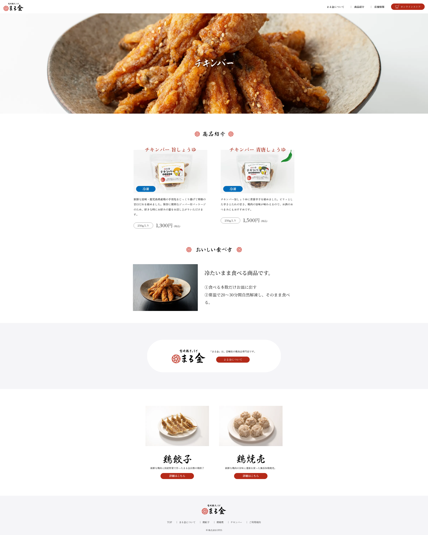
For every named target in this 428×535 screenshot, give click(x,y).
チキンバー (236, 522)
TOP (169, 522)
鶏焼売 (220, 522)
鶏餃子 (205, 522)
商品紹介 (359, 7)
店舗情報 (379, 7)
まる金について (335, 7)
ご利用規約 (255, 522)
